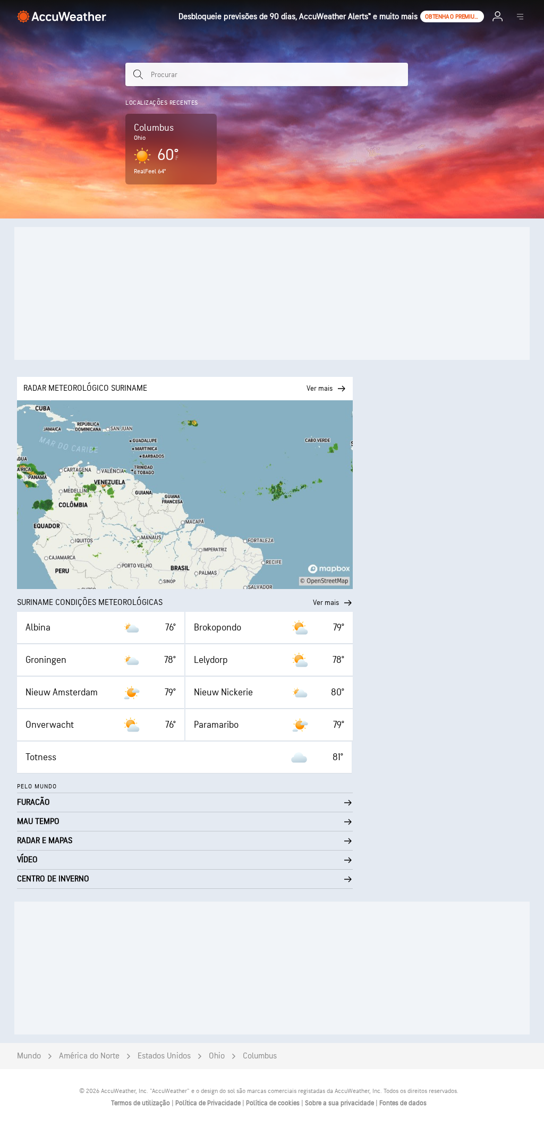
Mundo (29, 1056)
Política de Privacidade (208, 1103)
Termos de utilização (141, 1103)
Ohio (217, 1056)
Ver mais (326, 602)
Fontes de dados (403, 1103)
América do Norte (89, 1056)
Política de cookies (273, 1103)
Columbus (260, 1056)
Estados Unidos (164, 1056)
